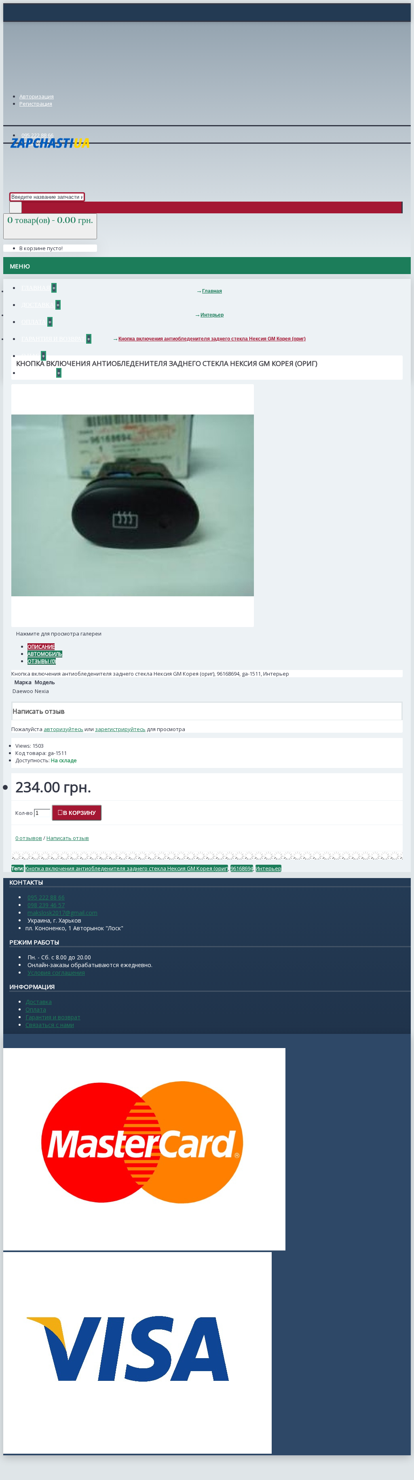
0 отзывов (28, 838)
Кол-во (24, 813)
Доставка (38, 1002)
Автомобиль (44, 654)
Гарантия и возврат (52, 1017)
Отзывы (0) (41, 661)
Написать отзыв (67, 838)
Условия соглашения (56, 972)
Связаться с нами (49, 1025)
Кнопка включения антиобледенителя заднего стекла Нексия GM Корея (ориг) (126, 868)
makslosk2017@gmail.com (62, 912)
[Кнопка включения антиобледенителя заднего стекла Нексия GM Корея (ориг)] (132, 625)
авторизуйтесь (63, 729)
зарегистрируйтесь (120, 729)
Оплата (35, 1009)
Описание (41, 646)
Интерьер (268, 868)
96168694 (241, 868)
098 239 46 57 (46, 905)
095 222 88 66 (46, 897)
